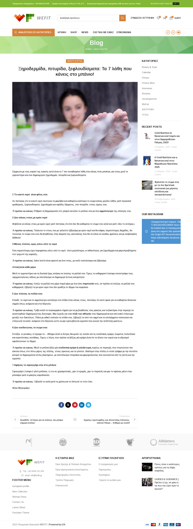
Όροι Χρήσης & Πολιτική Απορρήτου (73, 464)
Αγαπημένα (104, 475)
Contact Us (18, 502)
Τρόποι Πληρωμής (65, 480)
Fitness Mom (148, 83)
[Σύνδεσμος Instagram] (173, 32)
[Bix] (96, 442)
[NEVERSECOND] (29, 442)
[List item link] (32, 471)
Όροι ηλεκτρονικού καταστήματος (72, 469)
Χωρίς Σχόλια (161, 202)
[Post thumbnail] (147, 141)
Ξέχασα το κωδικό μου (110, 480)
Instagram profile (20, 486)
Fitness (145, 78)
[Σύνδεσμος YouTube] (178, 32)
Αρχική (88, 49)
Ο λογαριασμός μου (108, 464)
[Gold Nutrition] (63, 442)
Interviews (147, 88)
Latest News (18, 507)
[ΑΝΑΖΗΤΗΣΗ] (122, 18)
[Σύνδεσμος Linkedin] (81, 405)
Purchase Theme (20, 512)
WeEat (145, 104)
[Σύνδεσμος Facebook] (168, 32)
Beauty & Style (101, 49)
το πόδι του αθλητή (79, 314)
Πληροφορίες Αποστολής (68, 475)
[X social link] (68, 405)
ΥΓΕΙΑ (145, 115)
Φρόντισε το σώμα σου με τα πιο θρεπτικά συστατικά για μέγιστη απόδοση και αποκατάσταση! (167, 188)
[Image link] (31, 462)
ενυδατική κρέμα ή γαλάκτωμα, (75, 347)
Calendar (146, 72)
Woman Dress (19, 497)
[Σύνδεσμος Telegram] (88, 405)
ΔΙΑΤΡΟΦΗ (148, 109)
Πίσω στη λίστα (75, 419)
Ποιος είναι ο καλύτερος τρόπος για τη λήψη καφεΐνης (167, 467)
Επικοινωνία (62, 485)
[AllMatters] (164, 442)
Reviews (146, 93)
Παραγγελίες (105, 469)
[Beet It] (130, 442)
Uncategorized (149, 99)
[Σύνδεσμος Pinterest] (75, 405)
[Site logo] (33, 18)
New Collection (19, 491)
